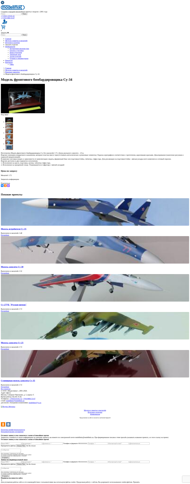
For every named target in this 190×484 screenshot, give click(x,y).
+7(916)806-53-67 (29, 399)
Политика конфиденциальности (13, 430)
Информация (10, 47)
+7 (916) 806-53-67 (8, 18)
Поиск (24, 14)
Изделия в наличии (12, 43)
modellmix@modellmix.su (15, 401)
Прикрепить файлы (8, 446)
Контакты (9, 62)
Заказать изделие (11, 45)
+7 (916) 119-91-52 (8, 16)
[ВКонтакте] (2, 185)
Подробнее (5, 235)
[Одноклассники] (5, 185)
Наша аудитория (16, 52)
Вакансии (9, 60)
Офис (12, 64)
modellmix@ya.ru (35, 403)
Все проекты (5, 389)
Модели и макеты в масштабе (16, 41)
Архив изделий (15, 56)
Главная (8, 39)
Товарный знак (15, 54)
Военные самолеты (12, 72)
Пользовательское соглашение (12, 432)
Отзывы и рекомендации (19, 58)
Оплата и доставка (17, 51)
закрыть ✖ (5, 33)
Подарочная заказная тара (19, 49)
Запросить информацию (10, 179)
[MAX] (8, 185)
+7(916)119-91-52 (15, 399)
